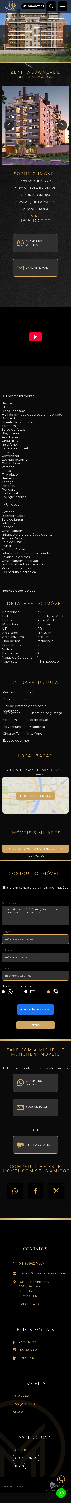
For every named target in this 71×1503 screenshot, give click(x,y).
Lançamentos (25, 1404)
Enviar (36, 1025)
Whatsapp (15, 1191)
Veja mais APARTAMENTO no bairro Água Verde (35, 850)
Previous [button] (4, 34)
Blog (19, 1466)
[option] (35, 31)
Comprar (21, 1396)
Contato (20, 1450)
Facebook (35, 1191)
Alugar (19, 1412)
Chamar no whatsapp (34, 243)
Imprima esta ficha (39, 1144)
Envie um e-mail (37, 267)
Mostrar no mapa (35, 796)
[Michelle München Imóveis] (15, 6)
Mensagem (10, 903)
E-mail (6, 968)
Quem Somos (26, 1458)
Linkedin (26, 1358)
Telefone (8, 950)
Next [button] (67, 34)
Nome (6, 932)
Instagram (28, 1350)
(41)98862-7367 (31, 1263)
